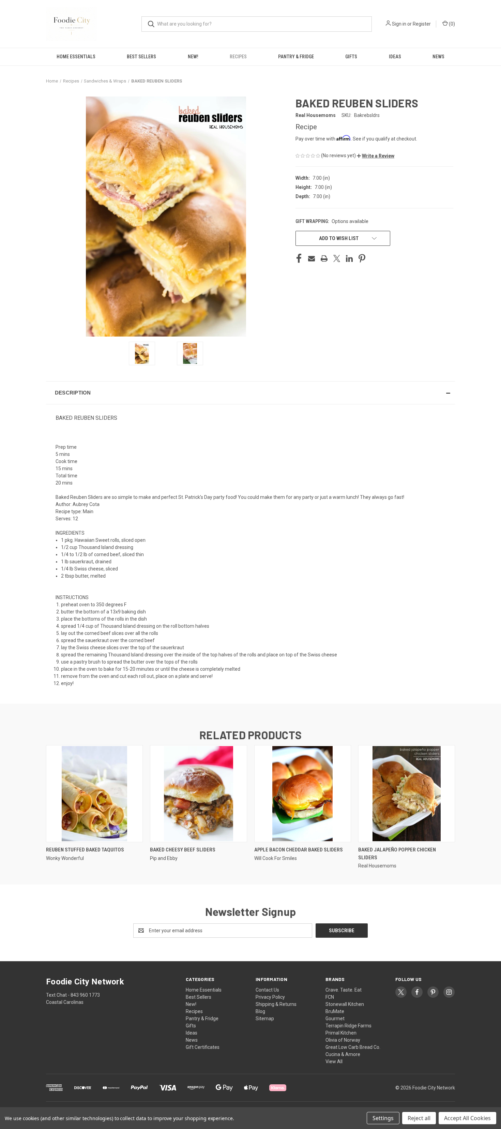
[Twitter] (336, 258)
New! (193, 56)
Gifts (351, 56)
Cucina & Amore (342, 1054)
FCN (329, 997)
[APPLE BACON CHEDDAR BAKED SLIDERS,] (303, 793)
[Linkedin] (349, 258)
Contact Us (267, 990)
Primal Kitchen (340, 1033)
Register (422, 24)
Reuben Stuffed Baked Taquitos (85, 850)
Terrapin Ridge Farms (348, 1025)
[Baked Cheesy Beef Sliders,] (198, 793)
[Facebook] (298, 258)
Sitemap (265, 1018)
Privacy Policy (270, 997)
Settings (383, 1118)
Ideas (395, 56)
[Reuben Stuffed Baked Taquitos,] (94, 793)
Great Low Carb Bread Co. (352, 1047)
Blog (260, 1011)
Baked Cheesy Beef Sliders (182, 850)
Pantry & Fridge (296, 56)
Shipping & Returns (276, 1004)
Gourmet (335, 1018)
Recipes (238, 56)
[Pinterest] (362, 258)
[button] (375, 156)
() (451, 24)
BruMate (334, 1011)
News (438, 56)
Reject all (419, 1118)
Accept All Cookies (467, 1118)
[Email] (311, 258)
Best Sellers (141, 56)
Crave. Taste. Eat (343, 990)
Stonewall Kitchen (344, 1004)
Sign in (399, 24)
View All (334, 1061)
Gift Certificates (202, 1047)
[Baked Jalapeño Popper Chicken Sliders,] (407, 793)
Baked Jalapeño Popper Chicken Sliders (397, 854)
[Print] (324, 258)
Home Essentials (76, 56)
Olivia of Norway (342, 1040)
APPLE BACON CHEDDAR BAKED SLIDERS (298, 850)
